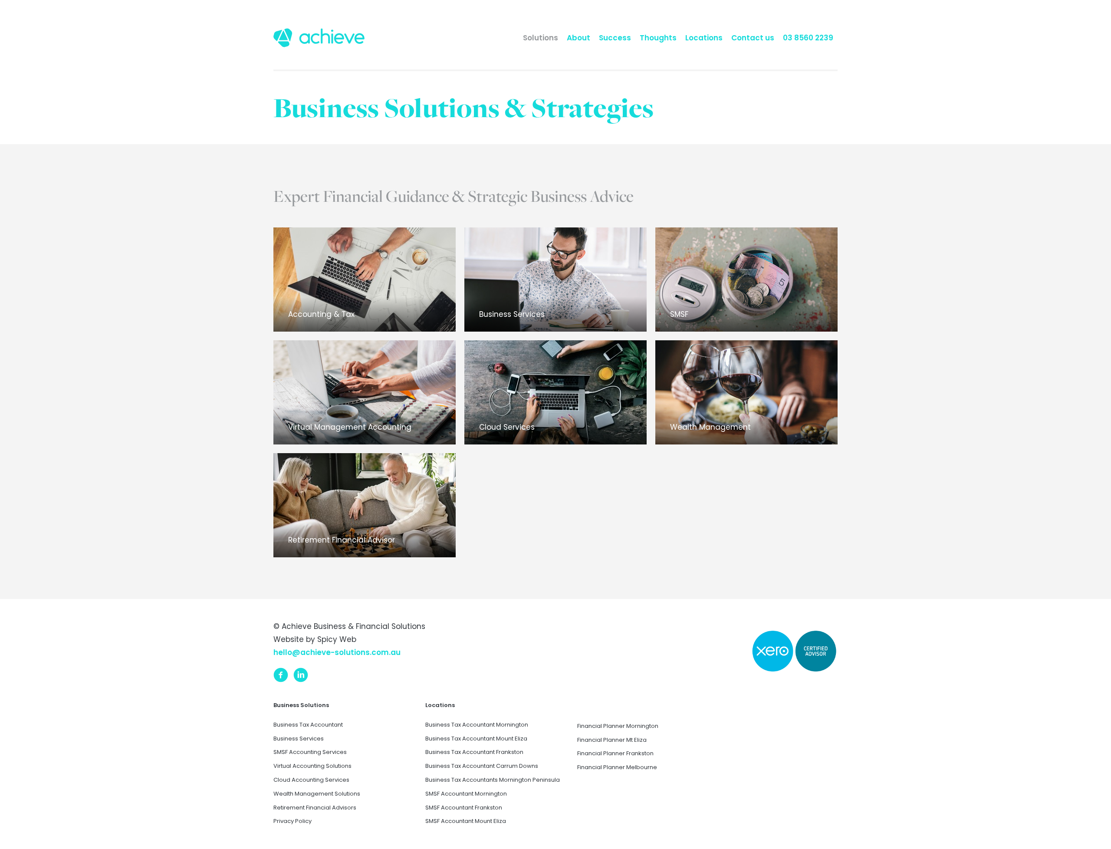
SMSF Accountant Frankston (463, 807)
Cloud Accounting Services (311, 780)
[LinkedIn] (300, 674)
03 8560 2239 (808, 38)
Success (615, 38)
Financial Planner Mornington (617, 726)
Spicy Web (336, 639)
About (578, 38)
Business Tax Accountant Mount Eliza (476, 738)
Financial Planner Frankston (615, 753)
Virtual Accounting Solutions (312, 766)
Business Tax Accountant (308, 725)
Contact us (752, 38)
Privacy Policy (292, 821)
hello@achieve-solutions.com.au (337, 652)
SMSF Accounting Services (310, 752)
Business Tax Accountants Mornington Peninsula (492, 780)
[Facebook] (280, 674)
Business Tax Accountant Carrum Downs (481, 766)
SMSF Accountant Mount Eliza (465, 821)
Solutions (540, 38)
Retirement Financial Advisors (314, 807)
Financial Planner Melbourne (617, 767)
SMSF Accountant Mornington (466, 794)
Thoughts (658, 38)
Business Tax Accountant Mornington (476, 725)
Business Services (298, 738)
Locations (704, 38)
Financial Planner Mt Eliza (612, 740)
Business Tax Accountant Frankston (474, 752)
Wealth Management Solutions (316, 794)
